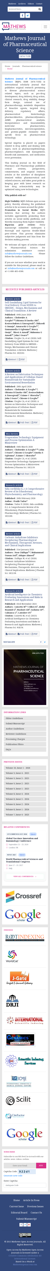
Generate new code (13, 1175)
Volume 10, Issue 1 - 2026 (18, 768)
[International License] (25, 1235)
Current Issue (16, 1206)
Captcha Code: (10, 1171)
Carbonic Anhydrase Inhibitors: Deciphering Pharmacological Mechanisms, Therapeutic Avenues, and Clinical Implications (23, 541)
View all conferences (23, 876)
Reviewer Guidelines (16, 734)
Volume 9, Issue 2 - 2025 (17, 783)
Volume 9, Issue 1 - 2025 (17, 788)
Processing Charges (15, 739)
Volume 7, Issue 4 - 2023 (17, 814)
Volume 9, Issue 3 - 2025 (17, 778)
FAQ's (8, 749)
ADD (41, 1165)
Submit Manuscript (15, 723)
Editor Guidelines (14, 718)
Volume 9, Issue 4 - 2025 (17, 773)
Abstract (12, 359)
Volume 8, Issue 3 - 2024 (17, 799)
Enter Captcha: (11, 1180)
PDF (23, 359)
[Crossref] (23, 896)
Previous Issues (35, 1206)
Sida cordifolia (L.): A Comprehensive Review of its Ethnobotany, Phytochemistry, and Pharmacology (24, 491)
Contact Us (36, 1212)
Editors (31, 3)
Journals (16, 66)
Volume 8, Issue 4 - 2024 (17, 793)
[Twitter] (27, 15)
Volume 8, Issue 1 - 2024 (17, 809)
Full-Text (24, 422)
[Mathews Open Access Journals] (14, 26)
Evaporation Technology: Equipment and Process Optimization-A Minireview (24, 440)
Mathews (12, 3)
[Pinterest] (29, 1224)
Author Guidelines (15, 728)
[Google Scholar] (23, 915)
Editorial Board (19, 1212)
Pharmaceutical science (32, 66)
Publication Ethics (14, 744)
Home (7, 66)
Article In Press (31, 1200)
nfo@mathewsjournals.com (19, 253)
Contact (39, 3)
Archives (22, 3)
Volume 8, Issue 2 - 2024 (17, 804)
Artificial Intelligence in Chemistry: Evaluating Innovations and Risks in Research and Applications (24, 597)
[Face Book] (22, 15)
